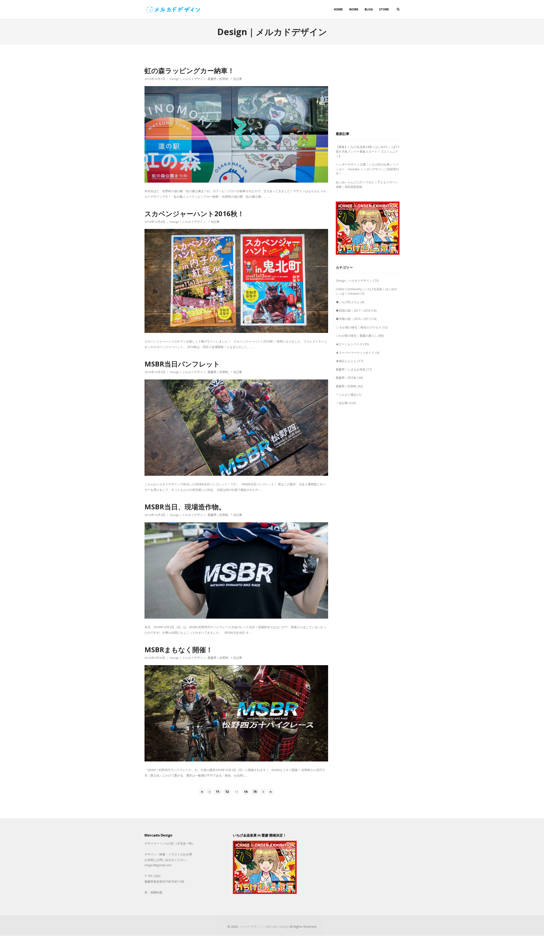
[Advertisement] (368, 92)
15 (255, 792)
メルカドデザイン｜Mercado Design (264, 927)
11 (217, 792)
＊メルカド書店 (346, 395)
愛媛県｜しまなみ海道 (351, 369)
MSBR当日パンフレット (182, 363)
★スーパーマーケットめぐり (355, 353)
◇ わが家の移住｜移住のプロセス (358, 327)
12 (227, 792)
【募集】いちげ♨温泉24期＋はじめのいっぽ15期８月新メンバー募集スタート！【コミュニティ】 (367, 151)
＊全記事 (236, 79)
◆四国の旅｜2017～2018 (353, 310)
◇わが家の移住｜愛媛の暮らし (356, 336)
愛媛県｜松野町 (218, 79)
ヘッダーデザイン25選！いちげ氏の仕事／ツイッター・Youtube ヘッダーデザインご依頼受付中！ (367, 169)
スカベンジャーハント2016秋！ (194, 213)
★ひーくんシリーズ (349, 344)
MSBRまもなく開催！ (178, 649)
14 (245, 792)
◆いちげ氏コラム (348, 302)
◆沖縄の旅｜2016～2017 (353, 319)
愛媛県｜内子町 (346, 378)
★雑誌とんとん (346, 361)
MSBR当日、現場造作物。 (184, 506)
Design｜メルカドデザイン (188, 79)
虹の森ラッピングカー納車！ (189, 70)
